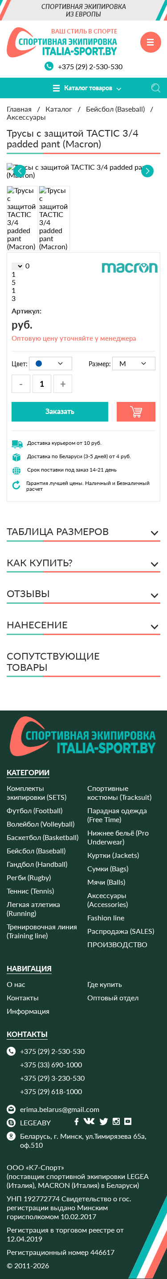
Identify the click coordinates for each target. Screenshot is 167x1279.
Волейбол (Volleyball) (40, 823)
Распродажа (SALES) (120, 931)
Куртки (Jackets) (113, 855)
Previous (19, 171)
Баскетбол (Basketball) (42, 837)
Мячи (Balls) (106, 882)
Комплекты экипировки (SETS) (36, 792)
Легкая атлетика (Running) (33, 908)
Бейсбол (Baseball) (36, 850)
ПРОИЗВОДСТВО (117, 944)
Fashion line (105, 917)
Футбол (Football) (34, 810)
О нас (16, 984)
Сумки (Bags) (107, 868)
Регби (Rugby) (29, 877)
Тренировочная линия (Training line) (42, 931)
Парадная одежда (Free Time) (117, 814)
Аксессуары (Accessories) (107, 899)
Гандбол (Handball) (37, 864)
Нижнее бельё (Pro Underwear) (118, 837)
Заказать (59, 411)
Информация (28, 1011)
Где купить (104, 984)
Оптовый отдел (112, 997)
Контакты (23, 997)
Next (147, 171)
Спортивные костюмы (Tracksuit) (119, 792)
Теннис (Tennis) (30, 890)
